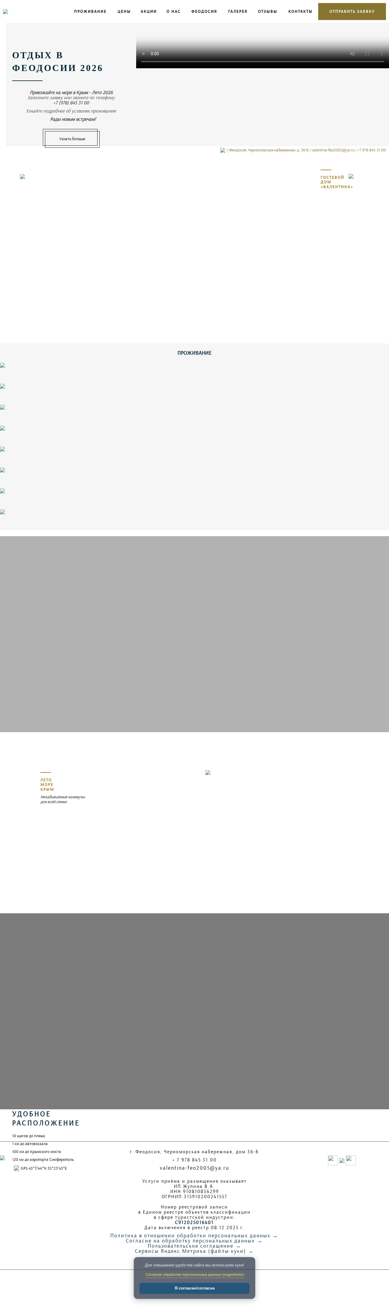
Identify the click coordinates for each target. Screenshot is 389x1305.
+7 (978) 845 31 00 (71, 103)
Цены (124, 11)
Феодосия (204, 11)
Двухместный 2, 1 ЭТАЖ (23, 442)
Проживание (90, 11)
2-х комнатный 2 (17, 484)
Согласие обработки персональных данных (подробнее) (195, 1275)
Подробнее (371, 408)
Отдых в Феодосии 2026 (57, 61)
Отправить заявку (352, 11)
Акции (149, 11)
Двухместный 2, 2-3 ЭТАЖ (25, 463)
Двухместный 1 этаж (21, 505)
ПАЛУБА (10, 400)
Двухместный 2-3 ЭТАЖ (23, 526)
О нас (174, 11)
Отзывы (267, 11)
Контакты (300, 11)
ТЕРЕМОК (11, 421)
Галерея (238, 11)
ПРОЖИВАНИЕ (194, 353)
